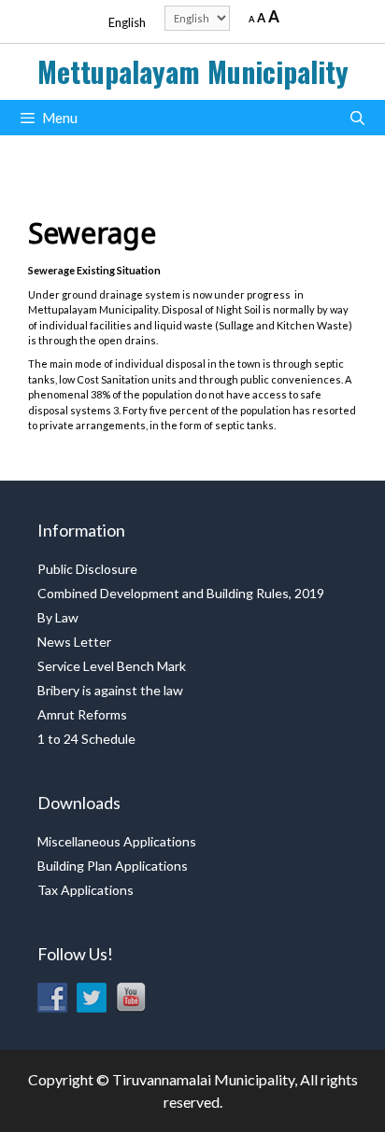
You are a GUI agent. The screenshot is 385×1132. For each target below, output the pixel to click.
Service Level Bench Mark (111, 666)
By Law (57, 617)
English (127, 22)
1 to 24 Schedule (86, 739)
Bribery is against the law (110, 690)
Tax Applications (85, 890)
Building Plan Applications (112, 865)
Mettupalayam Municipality (193, 71)
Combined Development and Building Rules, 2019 (180, 593)
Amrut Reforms (82, 714)
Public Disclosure (87, 569)
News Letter (74, 642)
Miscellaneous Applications (116, 841)
